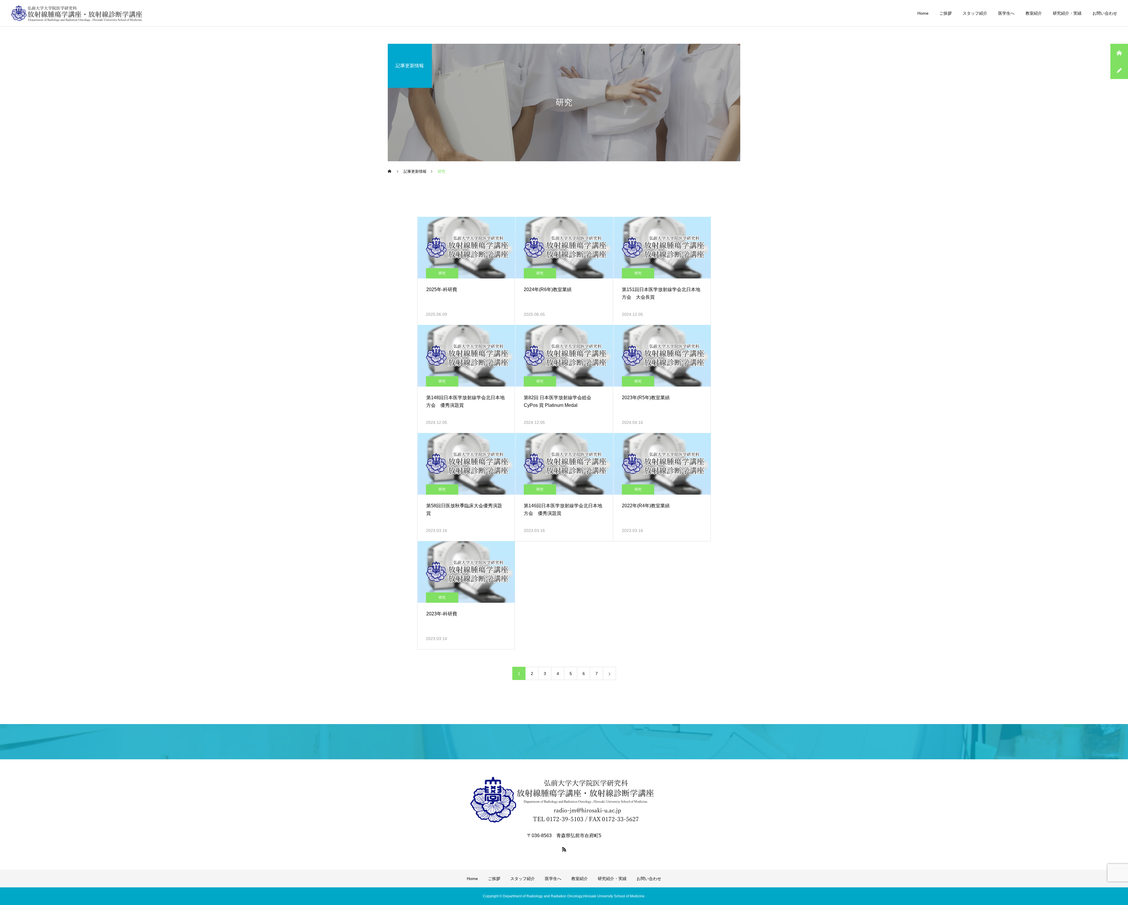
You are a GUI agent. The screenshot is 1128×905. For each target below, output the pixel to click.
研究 (442, 273)
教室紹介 (1033, 13)
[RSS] (564, 849)
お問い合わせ (1104, 13)
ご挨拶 (945, 13)
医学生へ (1006, 13)
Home (923, 13)
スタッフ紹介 (975, 13)
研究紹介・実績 (1067, 13)
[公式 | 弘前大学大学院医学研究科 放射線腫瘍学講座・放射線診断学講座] (77, 13)
